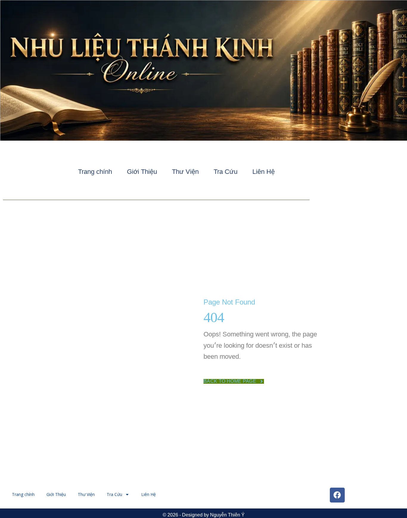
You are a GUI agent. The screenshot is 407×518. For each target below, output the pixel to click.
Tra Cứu (225, 171)
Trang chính (95, 171)
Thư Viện (185, 171)
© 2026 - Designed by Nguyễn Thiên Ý (204, 514)
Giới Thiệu (142, 171)
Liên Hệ (263, 171)
